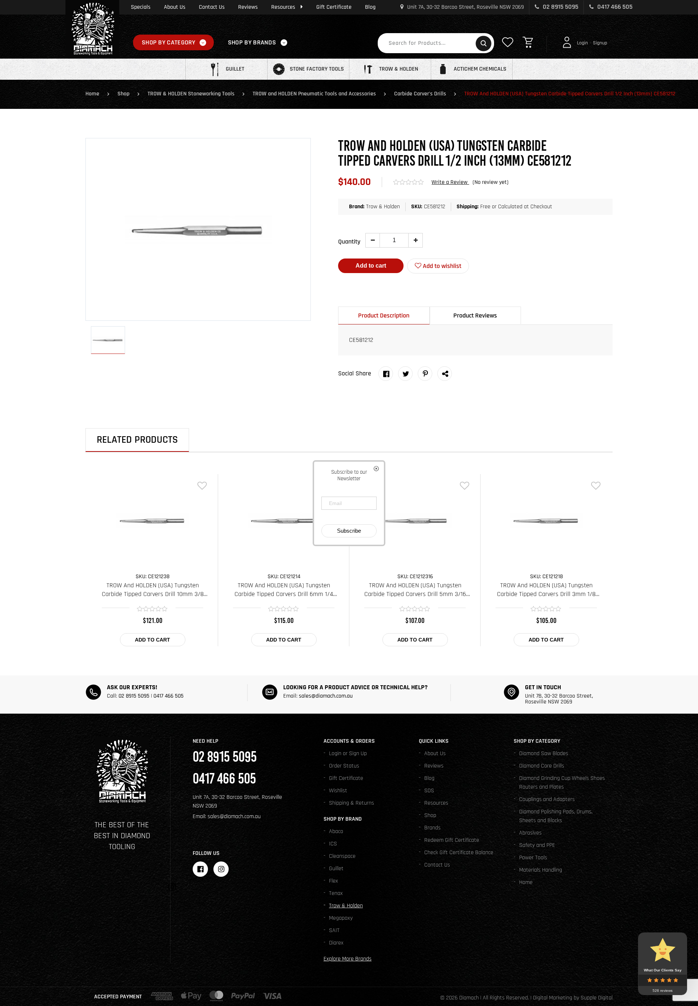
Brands (432, 828)
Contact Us (212, 7)
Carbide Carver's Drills (420, 94)
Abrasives (530, 833)
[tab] (384, 315)
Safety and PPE (537, 845)
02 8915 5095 (559, 7)
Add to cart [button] (152, 640)
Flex (333, 881)
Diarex (336, 943)
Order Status (344, 766)
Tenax (336, 893)
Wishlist (338, 790)
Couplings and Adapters (547, 799)
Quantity (349, 241)
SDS (429, 790)
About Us (174, 7)
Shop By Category (169, 42)
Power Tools (533, 857)
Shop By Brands (252, 42)
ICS (333, 844)
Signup (600, 43)
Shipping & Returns (351, 803)
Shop (123, 94)
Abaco (336, 831)
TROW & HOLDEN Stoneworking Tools (191, 94)
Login (582, 43)
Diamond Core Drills (541, 766)
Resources (283, 7)
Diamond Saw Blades (543, 753)
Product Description (383, 315)
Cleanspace (342, 856)
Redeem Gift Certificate (451, 840)
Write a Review (450, 182)
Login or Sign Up (348, 753)
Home (92, 94)
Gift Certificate (334, 7)
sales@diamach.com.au (326, 696)
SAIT (334, 930)
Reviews (248, 7)
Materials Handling (540, 870)
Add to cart (371, 266)
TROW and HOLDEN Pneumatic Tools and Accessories (314, 94)
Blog (370, 7)
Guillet (336, 868)
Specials (141, 7)
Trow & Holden (346, 906)
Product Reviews (475, 315)
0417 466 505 (614, 7)
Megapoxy (341, 918)
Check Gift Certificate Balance (458, 852)
